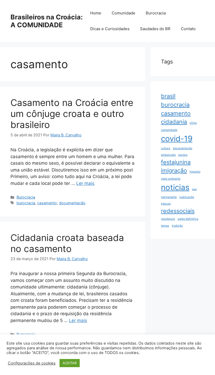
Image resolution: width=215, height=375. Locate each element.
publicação (186, 197)
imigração (174, 170)
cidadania (174, 121)
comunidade (169, 130)
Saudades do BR (155, 28)
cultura (165, 148)
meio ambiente (170, 178)
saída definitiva (188, 219)
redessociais (178, 210)
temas (165, 225)
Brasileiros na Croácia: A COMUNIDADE (46, 21)
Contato (188, 28)
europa (182, 155)
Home (95, 12)
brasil (168, 96)
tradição (177, 225)
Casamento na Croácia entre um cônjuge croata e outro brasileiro (71, 113)
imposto (195, 171)
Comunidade (123, 12)
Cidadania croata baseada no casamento (67, 243)
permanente (169, 197)
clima (193, 123)
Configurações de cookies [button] (32, 363)
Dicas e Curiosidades (110, 28)
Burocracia (156, 12)
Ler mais (85, 183)
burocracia (26, 203)
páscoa (166, 203)
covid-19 (176, 138)
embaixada (168, 155)
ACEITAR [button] (70, 363)
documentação (72, 203)
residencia (168, 219)
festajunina (176, 162)
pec (194, 189)
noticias (175, 187)
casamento (47, 203)
